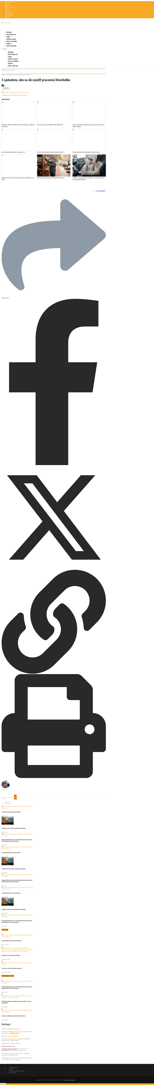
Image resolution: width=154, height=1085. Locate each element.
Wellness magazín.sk (10, 7)
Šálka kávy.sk (8, 5)
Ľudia (8, 37)
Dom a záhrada (11, 46)
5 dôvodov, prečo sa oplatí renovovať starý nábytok (14, 828)
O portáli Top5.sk (12, 1072)
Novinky (9, 32)
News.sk (7, 17)
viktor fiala (6, 88)
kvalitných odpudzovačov (14, 1031)
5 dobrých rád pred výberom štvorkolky (11, 955)
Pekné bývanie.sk (9, 14)
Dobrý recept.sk (9, 15)
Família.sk (7, 10)
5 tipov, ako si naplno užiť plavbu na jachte (12, 968)
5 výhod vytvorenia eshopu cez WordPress (12, 940)
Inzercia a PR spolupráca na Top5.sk (17, 1070)
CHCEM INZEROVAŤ (13, 1067)
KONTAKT (11, 1069)
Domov (3, 74)
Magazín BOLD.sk (9, 12)
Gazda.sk (7, 9)
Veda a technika (11, 41)
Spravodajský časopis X (70, 1080)
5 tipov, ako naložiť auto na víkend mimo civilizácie (14, 1015)
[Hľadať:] (9, 798)
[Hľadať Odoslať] (15, 797)
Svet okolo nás (11, 34)
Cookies (3, 1084)
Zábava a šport (11, 39)
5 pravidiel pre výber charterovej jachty (11, 812)
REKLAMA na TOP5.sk (10, 2)
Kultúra (8, 44)
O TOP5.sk (7, 3)
